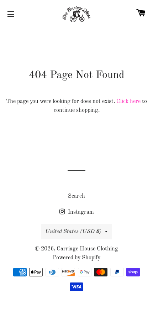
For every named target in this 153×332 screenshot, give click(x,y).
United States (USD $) (73, 231)
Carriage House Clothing (87, 249)
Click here (128, 101)
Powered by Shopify (76, 258)
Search (76, 196)
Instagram (80, 212)
